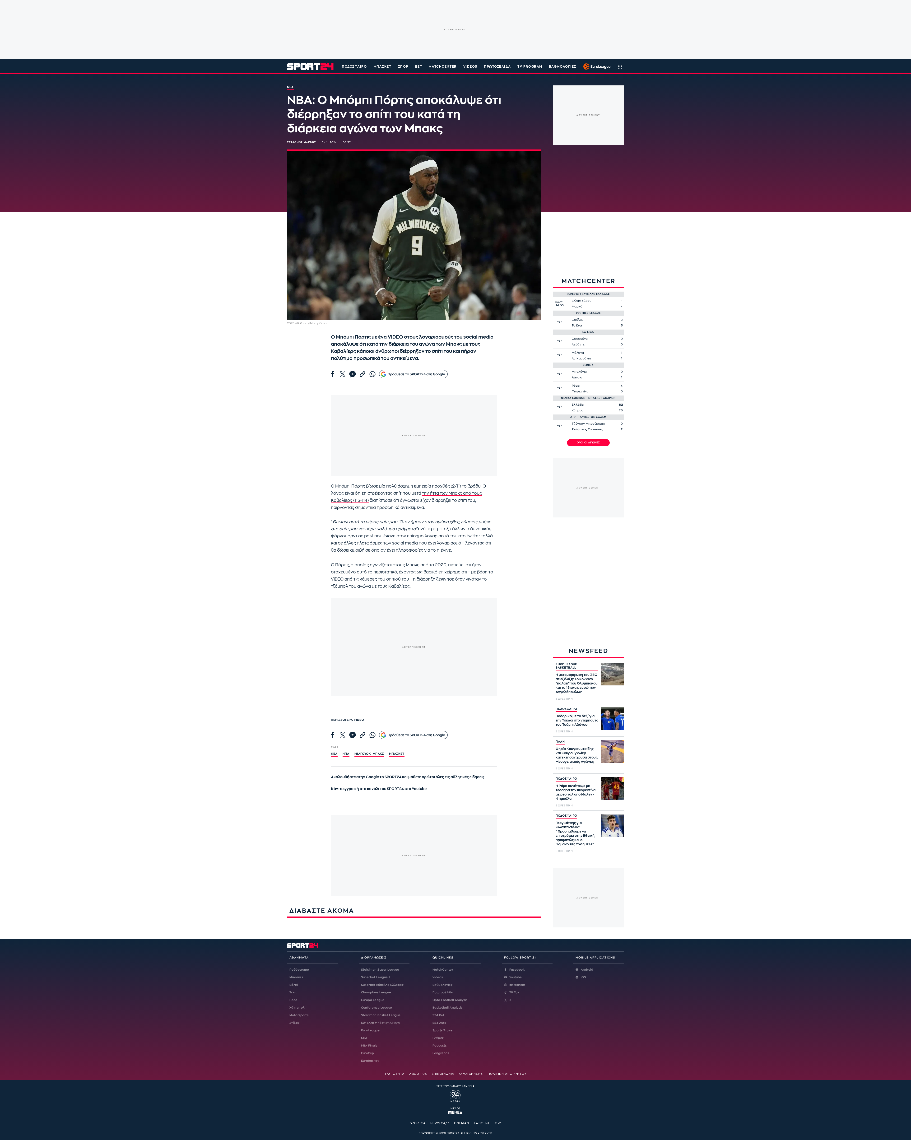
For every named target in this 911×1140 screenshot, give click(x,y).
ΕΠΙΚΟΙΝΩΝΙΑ (443, 1073)
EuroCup (367, 1053)
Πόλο (293, 1000)
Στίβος (294, 1022)
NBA (334, 753)
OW (498, 1123)
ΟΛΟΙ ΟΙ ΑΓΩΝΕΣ (588, 443)
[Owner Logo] (455, 1096)
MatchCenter (442, 969)
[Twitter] (342, 374)
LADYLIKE (482, 1123)
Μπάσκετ (382, 66)
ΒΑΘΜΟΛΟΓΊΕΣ (562, 66)
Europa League (373, 1000)
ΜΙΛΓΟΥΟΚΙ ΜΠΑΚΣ (369, 753)
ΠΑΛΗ (560, 741)
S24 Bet (438, 1015)
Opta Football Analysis (450, 1000)
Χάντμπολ (297, 1007)
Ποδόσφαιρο (354, 66)
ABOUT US (418, 1073)
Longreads (440, 1053)
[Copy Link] (362, 374)
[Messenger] (352, 374)
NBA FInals (369, 1045)
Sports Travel (442, 1030)
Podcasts (439, 1045)
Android (587, 969)
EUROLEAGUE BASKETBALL (566, 666)
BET (418, 66)
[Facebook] (332, 374)
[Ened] (455, 1112)
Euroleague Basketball (595, 66)
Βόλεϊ (293, 984)
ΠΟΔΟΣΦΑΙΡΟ (566, 708)
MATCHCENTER (442, 66)
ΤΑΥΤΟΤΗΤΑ (394, 1073)
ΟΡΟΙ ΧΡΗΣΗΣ (471, 1073)
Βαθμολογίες (442, 984)
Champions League (376, 992)
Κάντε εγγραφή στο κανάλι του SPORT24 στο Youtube (379, 789)
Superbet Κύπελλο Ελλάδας (382, 984)
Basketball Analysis (447, 1007)
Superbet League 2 (375, 977)
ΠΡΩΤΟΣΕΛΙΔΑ (497, 66)
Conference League (376, 1007)
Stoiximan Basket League (381, 1015)
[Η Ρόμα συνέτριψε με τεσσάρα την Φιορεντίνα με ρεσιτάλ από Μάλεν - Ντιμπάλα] (612, 788)
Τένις (293, 992)
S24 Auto (439, 1022)
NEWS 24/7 (439, 1123)
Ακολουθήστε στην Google (355, 777)
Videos (437, 977)
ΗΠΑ (346, 753)
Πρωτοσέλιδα (442, 992)
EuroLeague (370, 1030)
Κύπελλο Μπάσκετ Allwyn (380, 1022)
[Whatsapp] (372, 374)
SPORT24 (418, 1123)
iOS (583, 977)
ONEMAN (461, 1123)
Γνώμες (438, 1038)
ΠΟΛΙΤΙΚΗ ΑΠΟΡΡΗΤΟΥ (507, 1073)
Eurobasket (370, 1060)
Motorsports (298, 1015)
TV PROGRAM (529, 66)
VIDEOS (470, 66)
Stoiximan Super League (380, 969)
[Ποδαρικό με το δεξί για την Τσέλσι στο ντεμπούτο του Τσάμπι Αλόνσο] (612, 718)
